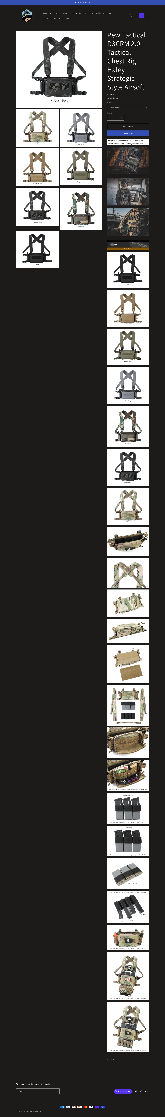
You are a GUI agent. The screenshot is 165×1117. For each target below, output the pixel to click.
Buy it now (128, 133)
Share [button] (112, 1060)
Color (109, 102)
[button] (66, 13)
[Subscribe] (56, 1091)
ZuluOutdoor (25, 1111)
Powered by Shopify (35, 1111)
